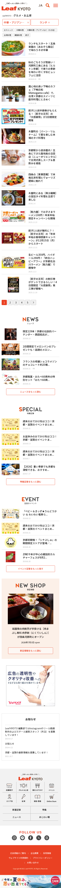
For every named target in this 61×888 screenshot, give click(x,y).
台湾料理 (7, 35)
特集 (44, 809)
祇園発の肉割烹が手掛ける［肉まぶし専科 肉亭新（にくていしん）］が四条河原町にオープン (30, 632)
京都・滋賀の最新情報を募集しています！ (26, 752)
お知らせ (9, 743)
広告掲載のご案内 (18, 853)
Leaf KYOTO (6, 16)
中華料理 (20, 30)
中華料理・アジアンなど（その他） (41, 30)
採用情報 (47, 853)
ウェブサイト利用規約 (18, 857)
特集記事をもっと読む (30, 481)
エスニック (8, 30)
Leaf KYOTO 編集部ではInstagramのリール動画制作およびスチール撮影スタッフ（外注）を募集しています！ (30, 731)
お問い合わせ (33, 862)
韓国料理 (18, 35)
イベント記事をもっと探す (30, 568)
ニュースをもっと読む (30, 391)
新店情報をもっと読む (30, 650)
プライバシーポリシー (42, 857)
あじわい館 (44, 817)
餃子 (27, 35)
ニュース (17, 817)
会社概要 (34, 853)
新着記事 (16, 809)
